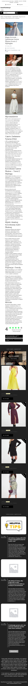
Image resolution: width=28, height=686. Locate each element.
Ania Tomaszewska (11, 48)
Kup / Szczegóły (6, 398)
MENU (2, 10)
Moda (2, 16)
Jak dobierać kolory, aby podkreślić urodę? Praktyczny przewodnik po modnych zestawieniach (16, 583)
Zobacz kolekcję (13, 358)
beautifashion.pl (5, 7)
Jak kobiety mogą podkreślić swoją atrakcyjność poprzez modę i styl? (17, 539)
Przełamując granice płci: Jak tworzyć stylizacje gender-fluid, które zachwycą (17, 626)
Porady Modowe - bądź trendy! (11, 16)
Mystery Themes (17, 683)
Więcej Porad (14, 651)
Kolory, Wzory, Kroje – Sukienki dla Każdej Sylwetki (13, 340)
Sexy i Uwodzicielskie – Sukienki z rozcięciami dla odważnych (13, 336)
